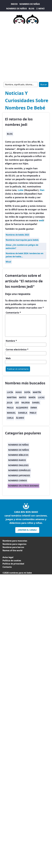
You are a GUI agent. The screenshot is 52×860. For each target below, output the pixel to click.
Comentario (13, 312)
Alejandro (22, 407)
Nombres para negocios (14, 544)
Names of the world (12, 550)
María (32, 397)
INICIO (14, 4)
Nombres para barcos (13, 547)
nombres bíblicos (18, 455)
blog (10, 133)
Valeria (25, 402)
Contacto (7, 567)
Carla (10, 417)
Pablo (33, 412)
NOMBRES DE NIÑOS (16, 8)
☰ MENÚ (40, 8)
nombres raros (17, 460)
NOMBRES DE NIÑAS (29, 4)
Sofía (27, 392)
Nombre (11, 340)
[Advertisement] (26, 52)
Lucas (41, 397)
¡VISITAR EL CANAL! (27, 530)
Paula (10, 407)
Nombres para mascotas (15, 540)
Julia (9, 402)
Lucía (10, 392)
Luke (20, 190)
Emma (34, 407)
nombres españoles (19, 470)
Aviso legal (8, 557)
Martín (37, 392)
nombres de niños (18, 450)
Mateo (22, 397)
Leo (17, 402)
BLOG (31, 8)
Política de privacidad (13, 563)
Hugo (19, 392)
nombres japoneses (19, 475)
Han (42, 190)
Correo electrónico (17, 349)
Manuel (11, 412)
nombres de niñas (18, 444)
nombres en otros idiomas (23, 485)
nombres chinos (17, 480)
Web (8, 358)
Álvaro (20, 417)
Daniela (22, 412)
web (41, 220)
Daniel (36, 402)
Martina (12, 397)
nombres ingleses (18, 465)
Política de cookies (12, 560)
